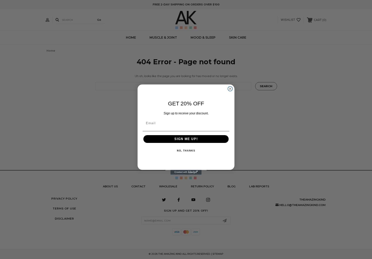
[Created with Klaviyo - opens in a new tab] (186, 172)
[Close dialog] (230, 88)
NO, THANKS (186, 150)
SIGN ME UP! (186, 139)
